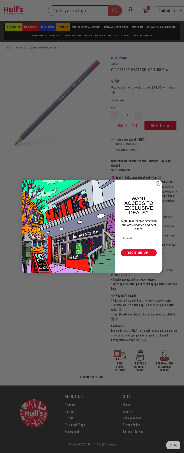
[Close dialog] (158, 184)
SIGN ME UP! (139, 252)
